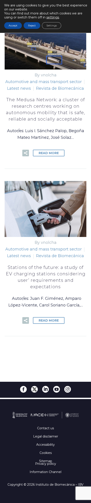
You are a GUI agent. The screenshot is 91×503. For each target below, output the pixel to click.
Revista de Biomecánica (60, 88)
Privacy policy (45, 464)
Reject (32, 25)
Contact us (45, 428)
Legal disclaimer (45, 436)
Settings (51, 25)
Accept (13, 25)
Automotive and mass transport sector (43, 81)
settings (52, 17)
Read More (49, 153)
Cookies (46, 453)
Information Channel (45, 472)
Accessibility (45, 445)
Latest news (19, 88)
